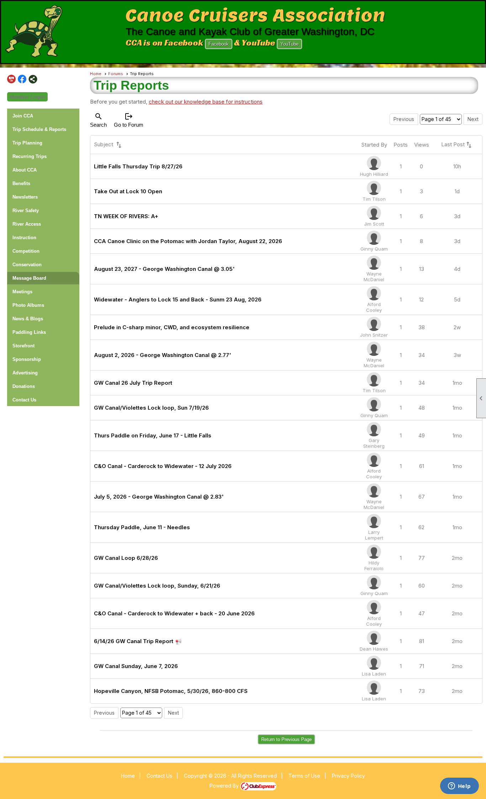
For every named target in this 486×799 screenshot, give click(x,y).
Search (98, 120)
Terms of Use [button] (304, 776)
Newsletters (25, 197)
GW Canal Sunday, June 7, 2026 (136, 666)
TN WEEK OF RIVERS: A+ (126, 216)
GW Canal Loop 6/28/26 (126, 557)
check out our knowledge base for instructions (206, 101)
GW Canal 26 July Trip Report (133, 382)
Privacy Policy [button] (348, 776)
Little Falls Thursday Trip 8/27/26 (138, 166)
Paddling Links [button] (29, 332)
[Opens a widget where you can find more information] (459, 786)
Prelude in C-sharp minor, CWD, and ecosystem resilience (171, 327)
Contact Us (24, 400)
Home (95, 73)
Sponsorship (26, 359)
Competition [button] (25, 251)
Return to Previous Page (286, 739)
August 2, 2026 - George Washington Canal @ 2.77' (162, 355)
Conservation (27, 264)
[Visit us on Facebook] (22, 79)
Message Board (29, 278)
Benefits (21, 183)
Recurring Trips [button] (29, 156)
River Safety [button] (25, 210)
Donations (23, 386)
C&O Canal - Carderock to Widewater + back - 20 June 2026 (174, 613)
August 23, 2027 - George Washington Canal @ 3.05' (164, 269)
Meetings (22, 291)
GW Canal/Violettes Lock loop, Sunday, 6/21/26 (157, 585)
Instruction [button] (24, 237)
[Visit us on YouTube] (11, 79)
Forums (115, 73)
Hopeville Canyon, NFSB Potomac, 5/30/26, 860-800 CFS (171, 691)
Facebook (218, 44)
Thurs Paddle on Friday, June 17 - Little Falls (152, 435)
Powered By (225, 786)
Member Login (27, 97)
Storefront (23, 345)
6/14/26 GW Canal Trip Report (133, 641)
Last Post (457, 145)
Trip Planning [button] (27, 143)
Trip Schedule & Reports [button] (39, 129)
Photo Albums (28, 305)
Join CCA (22, 116)
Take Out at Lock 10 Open (128, 191)
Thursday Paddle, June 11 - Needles (142, 527)
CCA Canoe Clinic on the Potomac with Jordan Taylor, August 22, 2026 (188, 241)
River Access (26, 224)
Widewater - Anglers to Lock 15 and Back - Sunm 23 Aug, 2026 (178, 299)
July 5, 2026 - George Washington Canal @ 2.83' (159, 496)
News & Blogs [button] (27, 318)
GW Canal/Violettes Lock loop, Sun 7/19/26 (151, 407)
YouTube (289, 44)
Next (473, 119)
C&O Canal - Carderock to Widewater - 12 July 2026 (163, 466)
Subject (108, 145)
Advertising (25, 372)
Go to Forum (128, 120)
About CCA (24, 170)
